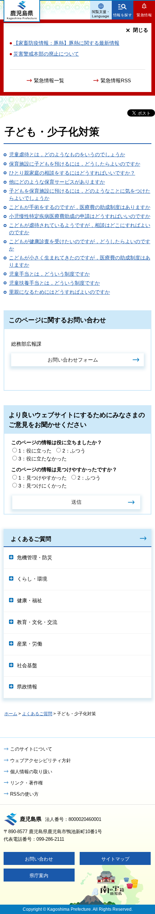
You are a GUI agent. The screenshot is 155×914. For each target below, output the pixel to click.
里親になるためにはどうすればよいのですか (59, 292)
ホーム (10, 713)
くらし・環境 (32, 579)
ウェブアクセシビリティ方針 (40, 760)
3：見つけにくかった (42, 486)
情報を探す (122, 15)
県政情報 (27, 687)
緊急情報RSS (116, 80)
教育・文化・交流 (37, 622)
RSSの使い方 (24, 794)
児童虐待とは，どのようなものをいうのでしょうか (67, 154)
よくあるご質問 (31, 538)
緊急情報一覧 (49, 80)
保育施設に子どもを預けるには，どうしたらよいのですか (74, 164)
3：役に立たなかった (42, 459)
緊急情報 (144, 15)
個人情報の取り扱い (31, 771)
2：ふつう (73, 451)
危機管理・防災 (34, 557)
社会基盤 (27, 665)
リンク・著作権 (26, 783)
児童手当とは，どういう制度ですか (49, 274)
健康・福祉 (29, 600)
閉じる (140, 30)
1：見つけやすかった (42, 478)
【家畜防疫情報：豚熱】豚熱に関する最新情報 (66, 43)
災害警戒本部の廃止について (46, 54)
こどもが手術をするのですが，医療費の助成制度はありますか (79, 207)
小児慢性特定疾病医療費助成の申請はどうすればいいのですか (79, 216)
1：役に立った (35, 451)
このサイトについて (31, 749)
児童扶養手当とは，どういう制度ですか (54, 283)
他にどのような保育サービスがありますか (57, 182)
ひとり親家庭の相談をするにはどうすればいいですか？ (72, 173)
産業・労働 (29, 644)
